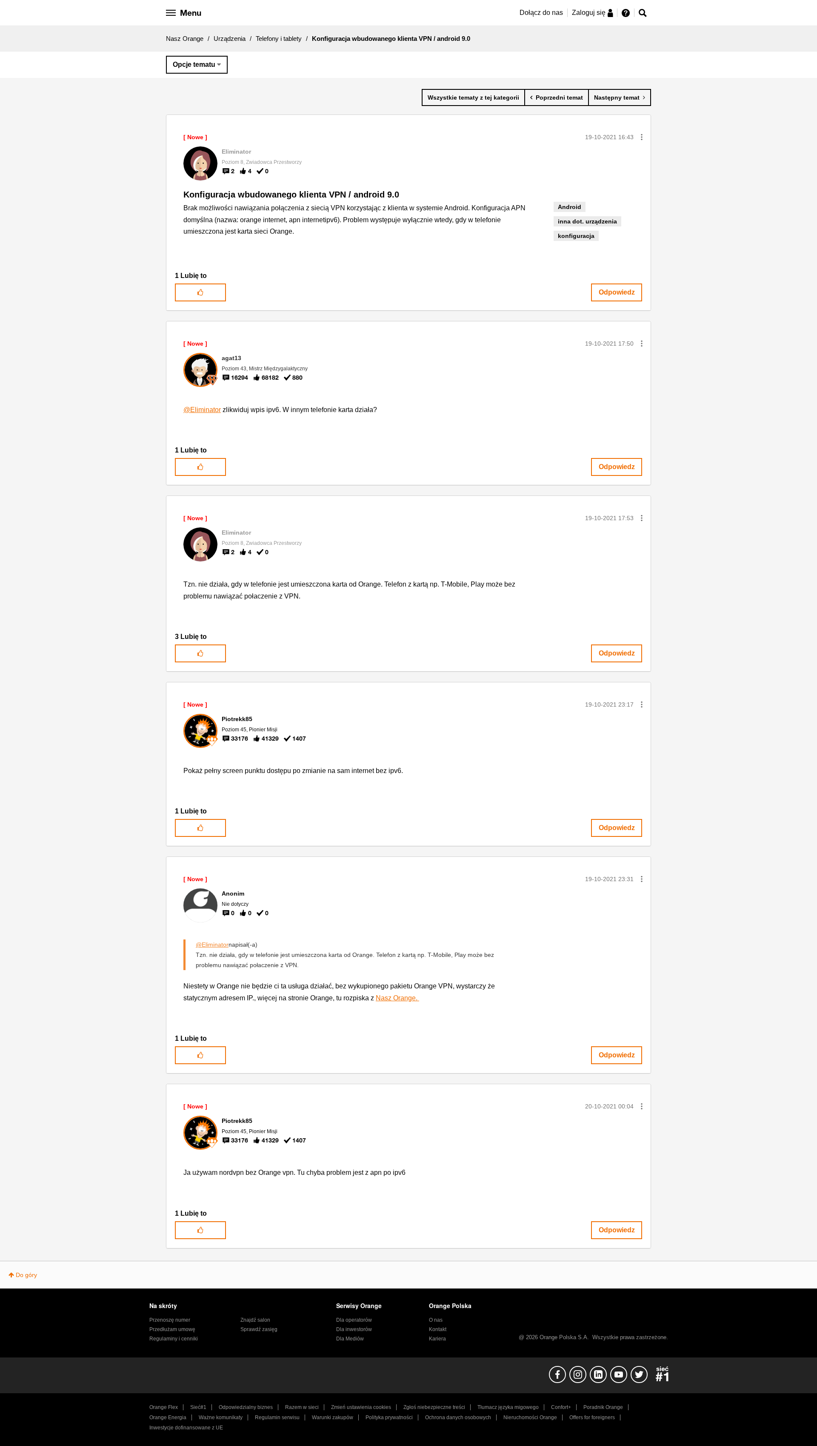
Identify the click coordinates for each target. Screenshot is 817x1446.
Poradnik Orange (603, 1407)
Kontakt (437, 1329)
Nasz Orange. (397, 998)
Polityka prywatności (389, 1417)
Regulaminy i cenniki (173, 1339)
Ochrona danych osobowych (458, 1417)
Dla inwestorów (354, 1329)
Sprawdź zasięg (258, 1329)
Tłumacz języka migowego (508, 1407)
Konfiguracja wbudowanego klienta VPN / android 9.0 (291, 194)
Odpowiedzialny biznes (246, 1407)
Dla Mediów (350, 1339)
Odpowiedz (617, 292)
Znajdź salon (255, 1320)
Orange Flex (163, 1407)
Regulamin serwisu (277, 1417)
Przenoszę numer (169, 1320)
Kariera (437, 1339)
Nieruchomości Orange (530, 1417)
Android (569, 206)
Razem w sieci (302, 1407)
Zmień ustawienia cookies (361, 1407)
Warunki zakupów (332, 1417)
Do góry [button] (26, 1274)
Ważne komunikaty (221, 1417)
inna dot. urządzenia (587, 221)
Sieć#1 (198, 1407)
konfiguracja (576, 235)
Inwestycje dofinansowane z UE (186, 1428)
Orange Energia (167, 1417)
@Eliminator (202, 409)
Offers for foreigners (592, 1417)
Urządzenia (230, 38)
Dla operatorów (354, 1320)
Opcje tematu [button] (194, 64)
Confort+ (561, 1407)
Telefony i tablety (279, 38)
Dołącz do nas (541, 12)
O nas (436, 1320)
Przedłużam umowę (172, 1329)
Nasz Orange (184, 38)
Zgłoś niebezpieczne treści (434, 1407)
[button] (641, 137)
